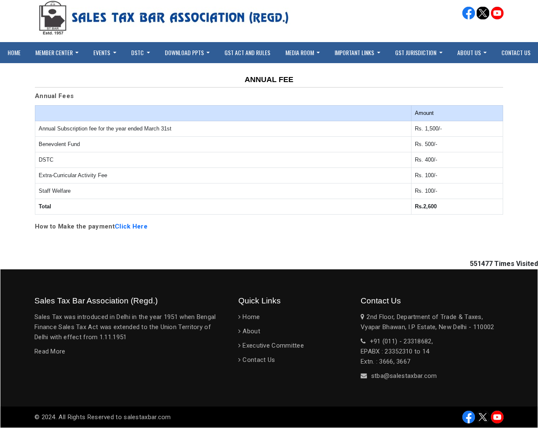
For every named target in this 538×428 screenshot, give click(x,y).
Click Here (131, 226)
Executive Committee (273, 345)
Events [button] (102, 52)
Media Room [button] (300, 52)
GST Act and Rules (247, 52)
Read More (50, 351)
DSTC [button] (138, 52)
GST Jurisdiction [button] (416, 52)
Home (14, 52)
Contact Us (515, 52)
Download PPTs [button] (185, 52)
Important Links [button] (355, 52)
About (251, 331)
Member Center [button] (54, 52)
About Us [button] (469, 52)
